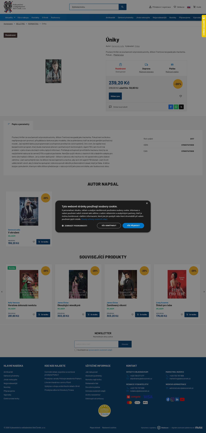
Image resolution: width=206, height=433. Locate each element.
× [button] (147, 203)
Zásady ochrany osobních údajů (94, 219)
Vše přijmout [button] (133, 225)
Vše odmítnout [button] (109, 225)
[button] (74, 225)
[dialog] (103, 216)
